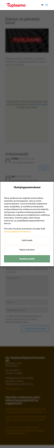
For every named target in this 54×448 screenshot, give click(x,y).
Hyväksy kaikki (27, 258)
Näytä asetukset (27, 249)
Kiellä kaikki (27, 240)
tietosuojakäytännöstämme (17, 231)
